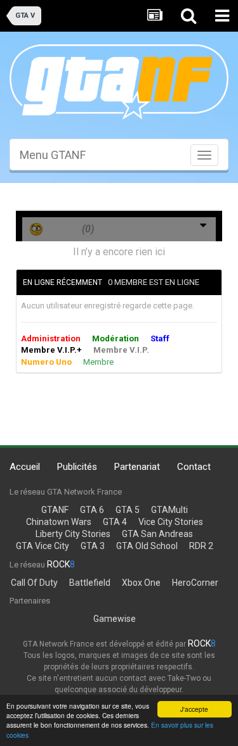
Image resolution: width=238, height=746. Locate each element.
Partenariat (137, 466)
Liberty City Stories (73, 534)
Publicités (77, 466)
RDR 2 (201, 546)
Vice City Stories (170, 522)
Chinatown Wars (58, 522)
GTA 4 (115, 522)
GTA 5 (128, 510)
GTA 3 (93, 546)
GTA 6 (92, 510)
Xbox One (141, 583)
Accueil (25, 466)
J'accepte (194, 709)
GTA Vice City (42, 546)
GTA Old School (147, 546)
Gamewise (114, 619)
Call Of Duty (34, 583)
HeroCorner (195, 583)
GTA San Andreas (157, 534)
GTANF (55, 510)
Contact (194, 466)
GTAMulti (169, 510)
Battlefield (89, 583)
